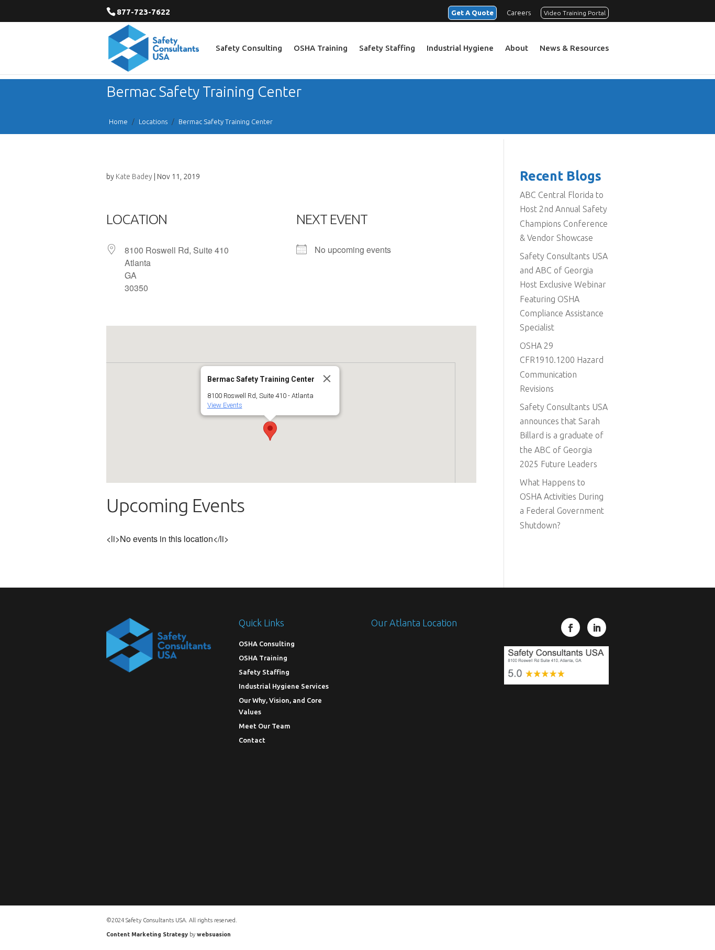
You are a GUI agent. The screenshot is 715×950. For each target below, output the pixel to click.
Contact (252, 740)
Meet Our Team (265, 726)
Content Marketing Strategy (147, 934)
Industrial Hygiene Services (284, 686)
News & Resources (574, 48)
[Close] (327, 378)
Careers (519, 12)
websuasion (214, 934)
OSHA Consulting (267, 643)
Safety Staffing (387, 48)
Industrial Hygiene (460, 48)
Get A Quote (472, 12)
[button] (270, 431)
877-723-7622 (143, 11)
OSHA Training (321, 48)
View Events (224, 405)
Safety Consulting (249, 48)
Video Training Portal (575, 12)
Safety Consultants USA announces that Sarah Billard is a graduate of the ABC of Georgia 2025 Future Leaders (564, 435)
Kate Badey (134, 176)
